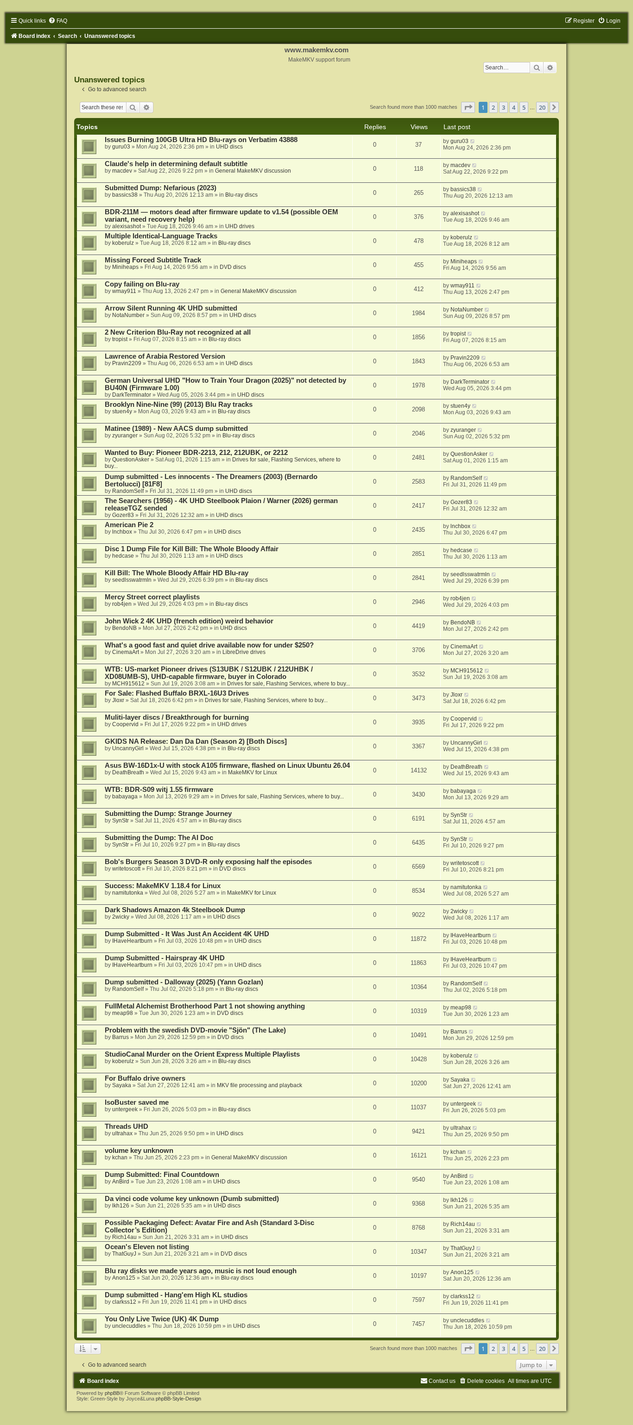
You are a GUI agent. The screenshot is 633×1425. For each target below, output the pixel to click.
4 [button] (513, 107)
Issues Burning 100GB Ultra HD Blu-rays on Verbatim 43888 (201, 139)
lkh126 (120, 1205)
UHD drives (239, 226)
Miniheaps (125, 267)
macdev (122, 171)
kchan (119, 1157)
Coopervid (125, 724)
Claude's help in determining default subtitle (176, 164)
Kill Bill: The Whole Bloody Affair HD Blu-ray (176, 573)
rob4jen (122, 604)
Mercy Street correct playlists (152, 597)
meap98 (122, 1013)
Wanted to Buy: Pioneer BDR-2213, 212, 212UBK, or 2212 (196, 452)
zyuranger (125, 435)
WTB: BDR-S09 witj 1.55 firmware (159, 789)
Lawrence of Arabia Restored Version (165, 356)
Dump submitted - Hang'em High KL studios (176, 1295)
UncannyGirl (128, 748)
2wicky (120, 917)
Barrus (120, 1037)
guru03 (121, 146)
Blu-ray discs (241, 195)
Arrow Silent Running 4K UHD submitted (171, 308)
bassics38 (125, 195)
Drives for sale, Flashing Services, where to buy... (288, 683)
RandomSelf (128, 491)
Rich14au (124, 1237)
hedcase (123, 556)
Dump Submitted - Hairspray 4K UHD (165, 958)
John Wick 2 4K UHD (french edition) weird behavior (189, 621)
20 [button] (542, 107)
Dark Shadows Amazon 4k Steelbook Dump (175, 910)
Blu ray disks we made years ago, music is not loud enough (201, 1271)
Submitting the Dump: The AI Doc (159, 837)
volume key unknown (139, 1150)
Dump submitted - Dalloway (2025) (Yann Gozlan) (184, 982)
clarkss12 (124, 1302)
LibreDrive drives (244, 652)
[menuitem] (57, 21)
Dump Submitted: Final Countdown (162, 1174)
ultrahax (122, 1133)
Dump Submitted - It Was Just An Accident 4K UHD (187, 934)
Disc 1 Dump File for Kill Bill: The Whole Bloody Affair (192, 549)
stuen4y (122, 411)
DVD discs (233, 267)
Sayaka (121, 1085)
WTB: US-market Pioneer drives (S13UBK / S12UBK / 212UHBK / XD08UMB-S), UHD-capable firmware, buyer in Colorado (209, 673)
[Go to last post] (473, 141)
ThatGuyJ (124, 1254)
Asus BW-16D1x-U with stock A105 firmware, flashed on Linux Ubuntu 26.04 (227, 765)
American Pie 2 (129, 525)
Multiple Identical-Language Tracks (161, 236)
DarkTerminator (131, 395)
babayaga (125, 796)
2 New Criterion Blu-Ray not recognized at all (178, 332)
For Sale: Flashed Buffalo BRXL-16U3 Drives (177, 693)
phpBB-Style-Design (178, 1398)
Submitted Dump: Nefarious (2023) (160, 188)
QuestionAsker (130, 459)
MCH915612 (128, 683)
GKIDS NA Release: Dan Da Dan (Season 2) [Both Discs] (196, 741)
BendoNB (124, 628)
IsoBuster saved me (137, 1102)
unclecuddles (129, 1326)
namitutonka (127, 893)
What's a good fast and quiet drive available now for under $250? (209, 645)
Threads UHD (126, 1126)
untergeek (125, 1109)
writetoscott (126, 868)
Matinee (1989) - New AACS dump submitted (176, 428)
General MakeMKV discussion (253, 171)
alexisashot (126, 226)
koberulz (123, 243)
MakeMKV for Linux (252, 772)
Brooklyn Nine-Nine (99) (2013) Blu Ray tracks (179, 404)
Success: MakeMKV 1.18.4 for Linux (163, 886)
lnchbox (122, 532)
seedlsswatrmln (132, 580)
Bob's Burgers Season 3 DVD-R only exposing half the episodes (208, 861)
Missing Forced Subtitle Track (153, 260)
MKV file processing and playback (259, 1085)
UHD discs (229, 146)
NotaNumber (128, 315)
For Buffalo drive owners (145, 1078)
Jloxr (118, 700)
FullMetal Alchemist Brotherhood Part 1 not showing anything (205, 1006)
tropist (119, 339)
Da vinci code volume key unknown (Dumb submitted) (192, 1198)
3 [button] (503, 107)
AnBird (120, 1181)
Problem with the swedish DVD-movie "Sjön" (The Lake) (195, 1030)
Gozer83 (123, 515)
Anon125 (123, 1278)
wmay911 (124, 291)
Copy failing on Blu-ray (142, 284)
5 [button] (523, 107)
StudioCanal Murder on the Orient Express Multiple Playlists (202, 1054)
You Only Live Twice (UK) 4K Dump (162, 1319)
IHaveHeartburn (132, 941)
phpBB (112, 1393)
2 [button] (493, 107)
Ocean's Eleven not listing (147, 1247)
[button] (468, 107)
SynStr (120, 820)
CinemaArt (125, 652)
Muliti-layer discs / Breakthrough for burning (177, 717)
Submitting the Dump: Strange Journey (168, 813)
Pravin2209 (126, 363)
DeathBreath (128, 772)
